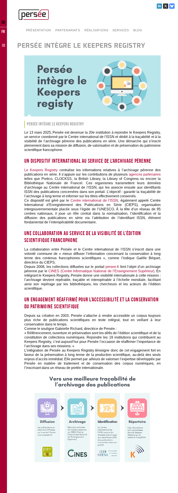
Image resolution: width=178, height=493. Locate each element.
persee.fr (112, 267)
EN (3, 22)
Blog (137, 30)
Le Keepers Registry (41, 170)
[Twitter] (165, 6)
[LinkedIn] (159, 6)
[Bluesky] (172, 6)
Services (120, 30)
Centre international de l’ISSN (94, 200)
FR (3, 31)
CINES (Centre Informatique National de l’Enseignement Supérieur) (101, 271)
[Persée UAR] (33, 14)
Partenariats (67, 30)
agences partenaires (145, 174)
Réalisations (96, 30)
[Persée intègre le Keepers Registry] (92, 85)
